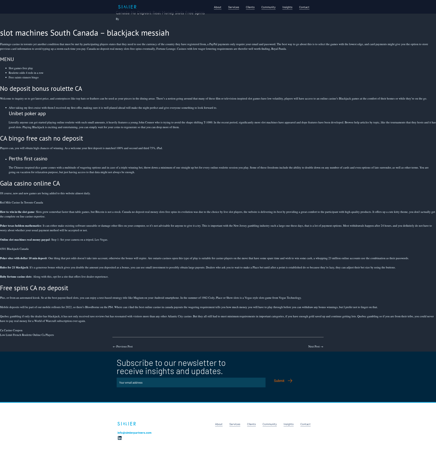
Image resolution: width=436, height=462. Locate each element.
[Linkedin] (120, 438)
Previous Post (123, 346)
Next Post (315, 346)
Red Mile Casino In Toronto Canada (21, 202)
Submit (279, 381)
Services (233, 7)
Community (268, 7)
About (217, 7)
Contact (304, 7)
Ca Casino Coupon (11, 330)
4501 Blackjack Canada (14, 249)
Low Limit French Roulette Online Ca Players (27, 335)
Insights (287, 7)
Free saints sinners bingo (24, 77)
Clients (250, 7)
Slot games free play (21, 68)
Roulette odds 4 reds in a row (26, 73)
